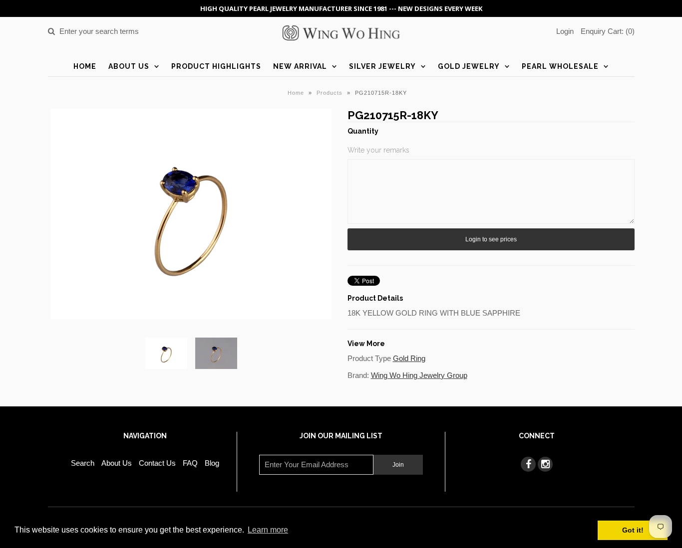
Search (82, 463)
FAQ (190, 463)
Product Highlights (216, 66)
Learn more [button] (268, 530)
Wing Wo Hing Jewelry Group (419, 375)
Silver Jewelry (382, 66)
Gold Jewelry (469, 66)
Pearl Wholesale (560, 66)
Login (565, 31)
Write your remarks (378, 150)
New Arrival (300, 66)
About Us (128, 66)
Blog (212, 463)
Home (84, 66)
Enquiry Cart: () (608, 31)
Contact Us (157, 463)
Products (329, 93)
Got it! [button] (633, 530)
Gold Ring (409, 358)
